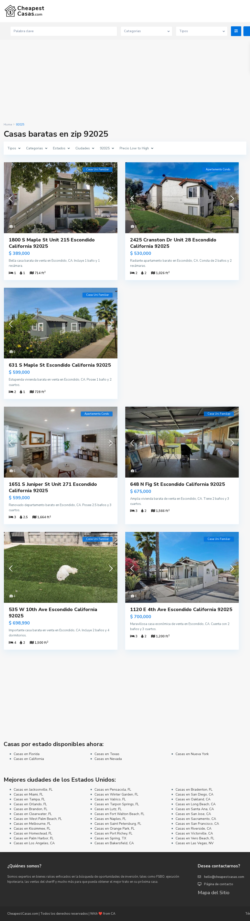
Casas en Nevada (108, 759)
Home (8, 124)
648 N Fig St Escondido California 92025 (177, 484)
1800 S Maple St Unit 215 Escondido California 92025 (52, 243)
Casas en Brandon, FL (30, 809)
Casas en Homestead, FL (33, 833)
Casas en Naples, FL (110, 818)
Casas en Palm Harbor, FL (33, 838)
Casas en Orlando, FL (30, 804)
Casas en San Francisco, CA (197, 823)
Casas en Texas (106, 754)
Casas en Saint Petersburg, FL (117, 823)
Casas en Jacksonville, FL (33, 789)
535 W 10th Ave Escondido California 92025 (53, 612)
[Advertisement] (125, 81)
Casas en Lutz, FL (108, 809)
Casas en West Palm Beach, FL (38, 818)
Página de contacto (218, 884)
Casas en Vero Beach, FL (195, 838)
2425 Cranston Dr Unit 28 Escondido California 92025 (173, 243)
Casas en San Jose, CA (193, 814)
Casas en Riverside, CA (193, 828)
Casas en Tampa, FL (29, 799)
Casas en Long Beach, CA (196, 804)
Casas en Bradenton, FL (194, 789)
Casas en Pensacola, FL (112, 789)
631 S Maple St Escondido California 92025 (60, 365)
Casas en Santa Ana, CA (195, 809)
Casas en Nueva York (192, 754)
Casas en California (29, 759)
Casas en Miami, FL (28, 794)
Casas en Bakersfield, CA (114, 843)
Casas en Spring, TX (110, 838)
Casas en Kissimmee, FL (32, 828)
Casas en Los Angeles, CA (34, 843)
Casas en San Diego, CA (194, 794)
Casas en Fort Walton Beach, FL (119, 814)
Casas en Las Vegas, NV (195, 843)
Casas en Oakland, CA (193, 799)
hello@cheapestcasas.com (224, 877)
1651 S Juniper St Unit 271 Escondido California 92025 (53, 487)
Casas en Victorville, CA (194, 833)
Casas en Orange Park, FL (114, 828)
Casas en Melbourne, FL (32, 823)
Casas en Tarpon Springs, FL (116, 804)
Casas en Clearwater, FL (33, 814)
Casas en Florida (27, 754)
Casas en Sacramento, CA (196, 818)
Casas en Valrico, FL (110, 799)
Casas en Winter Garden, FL (116, 794)
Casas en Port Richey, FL (113, 833)
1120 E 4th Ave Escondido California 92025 (181, 609)
